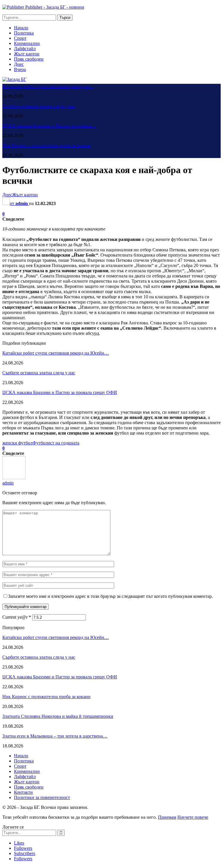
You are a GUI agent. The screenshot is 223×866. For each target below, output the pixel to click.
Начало (21, 27)
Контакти (23, 792)
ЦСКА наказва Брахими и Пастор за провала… (49, 125)
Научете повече (192, 817)
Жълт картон (26, 53)
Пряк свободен (29, 59)
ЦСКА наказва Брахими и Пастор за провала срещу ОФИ (59, 392)
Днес (19, 64)
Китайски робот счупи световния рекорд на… (48, 86)
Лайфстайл (25, 48)
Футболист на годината (56, 442)
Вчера (20, 69)
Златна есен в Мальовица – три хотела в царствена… (54, 736)
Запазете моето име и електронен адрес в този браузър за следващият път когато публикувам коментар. (110, 596)
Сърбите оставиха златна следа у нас (38, 106)
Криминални (27, 43)
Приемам (167, 817)
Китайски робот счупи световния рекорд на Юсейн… (55, 353)
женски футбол (17, 442)
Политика (24, 32)
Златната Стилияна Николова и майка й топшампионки (57, 716)
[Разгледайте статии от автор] (14, 477)
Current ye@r (16, 617)
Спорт (20, 38)
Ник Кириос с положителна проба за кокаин (46, 145)
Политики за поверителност (42, 797)
